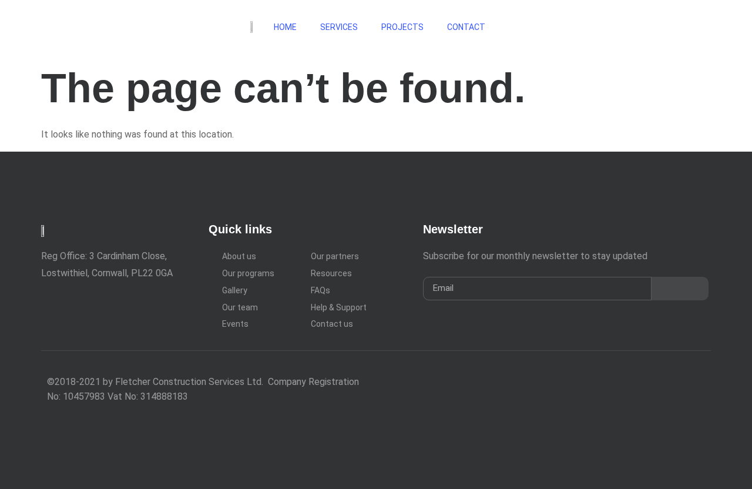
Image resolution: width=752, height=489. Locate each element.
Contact (467, 27)
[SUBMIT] (680, 288)
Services (339, 27)
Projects (402, 27)
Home (285, 27)
